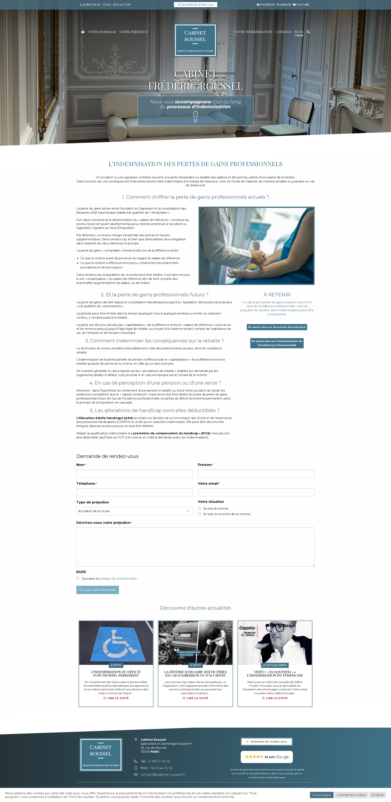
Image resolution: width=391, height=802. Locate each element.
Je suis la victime (215, 508)
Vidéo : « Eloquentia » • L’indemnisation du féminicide (275, 673)
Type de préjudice (92, 502)
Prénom (205, 465)
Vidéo (282, 665)
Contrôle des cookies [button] (351, 794)
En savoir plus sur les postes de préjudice (277, 327)
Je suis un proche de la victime (226, 514)
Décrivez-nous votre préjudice (104, 523)
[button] (267, 757)
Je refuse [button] (377, 794)
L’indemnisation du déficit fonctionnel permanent (116, 673)
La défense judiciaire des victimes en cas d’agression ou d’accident (195, 673)
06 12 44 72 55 (121, 4)
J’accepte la (109, 578)
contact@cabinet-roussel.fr (163, 775)
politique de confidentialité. (118, 578)
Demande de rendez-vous (197, 4)
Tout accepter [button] (321, 794)
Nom (81, 465)
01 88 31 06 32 (91, 4)
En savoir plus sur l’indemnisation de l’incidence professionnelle (277, 343)
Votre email (209, 483)
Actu (117, 665)
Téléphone (86, 483)
